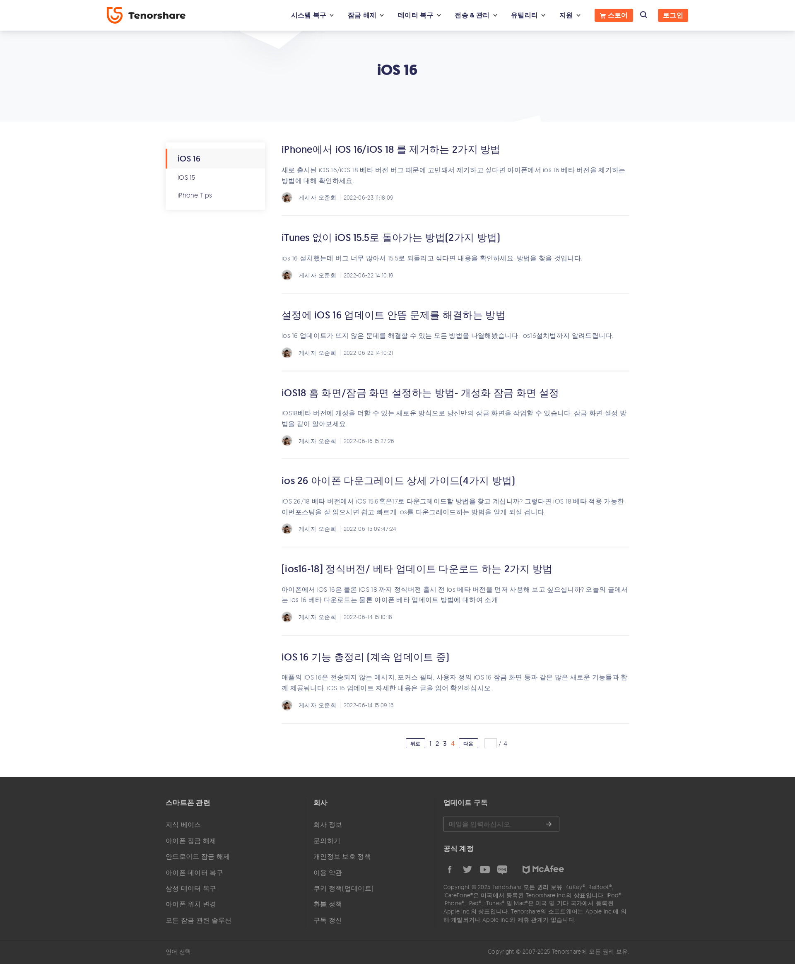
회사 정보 (327, 824)
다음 (468, 743)
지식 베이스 (183, 824)
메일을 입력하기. (501, 824)
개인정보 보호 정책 (342, 856)
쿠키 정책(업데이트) (343, 888)
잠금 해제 (362, 15)
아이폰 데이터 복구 (194, 872)
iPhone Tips (195, 195)
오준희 (327, 197)
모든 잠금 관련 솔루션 (199, 920)
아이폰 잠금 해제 (191, 840)
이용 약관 (327, 872)
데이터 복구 (416, 15)
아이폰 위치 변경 (191, 904)
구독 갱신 (327, 920)
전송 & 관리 (472, 15)
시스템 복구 (309, 15)
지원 (566, 15)
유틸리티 (524, 15)
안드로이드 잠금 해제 (198, 856)
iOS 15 (186, 177)
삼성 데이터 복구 (191, 888)
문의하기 (326, 840)
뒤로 (415, 743)
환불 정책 (327, 904)
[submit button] (548, 824)
